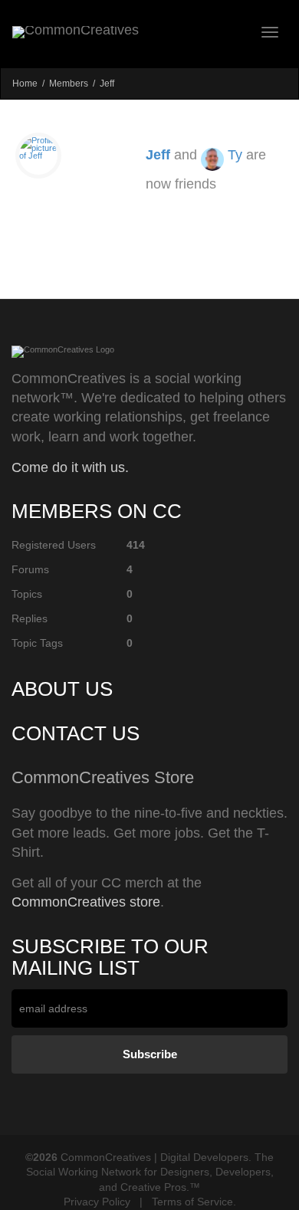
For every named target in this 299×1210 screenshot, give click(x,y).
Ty (235, 154)
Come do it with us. (70, 467)
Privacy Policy (97, 1201)
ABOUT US (62, 688)
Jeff (158, 154)
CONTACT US (76, 733)
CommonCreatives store (86, 902)
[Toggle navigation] (270, 32)
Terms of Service (192, 1201)
